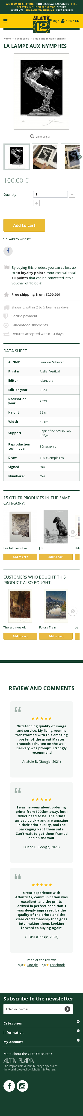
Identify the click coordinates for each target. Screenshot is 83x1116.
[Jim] (56, 526)
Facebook (57, 965)
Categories (22, 38)
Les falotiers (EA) (15, 548)
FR (70, 20)
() (55, 20)
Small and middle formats (49, 38)
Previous (3, 156)
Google (32, 965)
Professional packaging (52, 4)
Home (7, 38)
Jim (41, 548)
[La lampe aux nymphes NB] (17, 157)
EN (77, 20)
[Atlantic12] (41, 23)
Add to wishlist (19, 239)
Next (79, 156)
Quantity (9, 194)
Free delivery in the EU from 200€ (47, 5)
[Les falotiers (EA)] (20, 526)
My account (13, 1042)
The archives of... (15, 627)
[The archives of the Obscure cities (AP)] (20, 606)
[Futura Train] (56, 606)
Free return (64, 10)
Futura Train (47, 627)
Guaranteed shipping (39, 10)
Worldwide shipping (20, 4)
